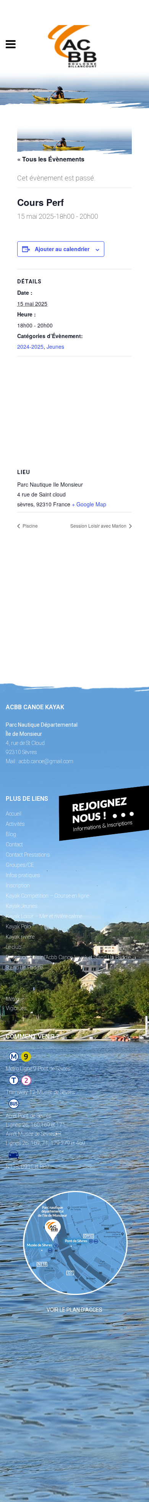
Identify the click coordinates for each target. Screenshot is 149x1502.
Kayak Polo (18, 926)
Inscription (18, 885)
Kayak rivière (20, 937)
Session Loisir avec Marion (99, 525)
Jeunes (55, 346)
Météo (12, 999)
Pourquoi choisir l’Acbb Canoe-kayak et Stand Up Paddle (68, 957)
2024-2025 (30, 346)
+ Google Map (89, 504)
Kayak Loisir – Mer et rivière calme (44, 916)
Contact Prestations (28, 855)
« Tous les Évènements (50, 159)
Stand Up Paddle (24, 967)
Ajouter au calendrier (62, 249)
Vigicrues (16, 1008)
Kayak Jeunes (21, 906)
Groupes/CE (20, 865)
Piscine (29, 525)
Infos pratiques (23, 875)
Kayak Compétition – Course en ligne (47, 896)
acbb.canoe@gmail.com (46, 761)
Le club (13, 947)
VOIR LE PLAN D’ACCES (74, 1310)
